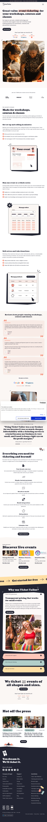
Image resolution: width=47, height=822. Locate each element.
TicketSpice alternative (36, 788)
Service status (20, 798)
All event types (34, 781)
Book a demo (20, 779)
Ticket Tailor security (7, 798)
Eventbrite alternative (36, 786)
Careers (4, 779)
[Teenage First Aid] (10, 553)
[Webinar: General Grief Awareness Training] (26, 553)
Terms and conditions (7, 783)
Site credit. (18, 812)
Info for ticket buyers (7, 793)
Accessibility (19, 788)
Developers (19, 791)
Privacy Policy (36, 813)
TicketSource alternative (36, 791)
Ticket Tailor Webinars (36, 776)
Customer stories (8, 730)
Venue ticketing (34, 795)
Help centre (19, 783)
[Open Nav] (43, 4)
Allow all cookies (38, 418)
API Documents (20, 793)
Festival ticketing (35, 800)
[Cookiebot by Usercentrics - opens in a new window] (41, 403)
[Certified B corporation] (4, 807)
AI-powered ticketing (36, 803)
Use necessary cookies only (23, 418)
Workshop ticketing (35, 798)
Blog (18, 795)
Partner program (21, 786)
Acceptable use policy (7, 788)
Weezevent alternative (36, 793)
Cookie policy (5, 791)
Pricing (18, 781)
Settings (41, 414)
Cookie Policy (42, 813)
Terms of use (5, 781)
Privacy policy (6, 786)
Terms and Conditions (29, 813)
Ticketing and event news (37, 779)
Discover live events (35, 783)
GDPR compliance (7, 795)
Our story (5, 776)
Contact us (19, 776)
